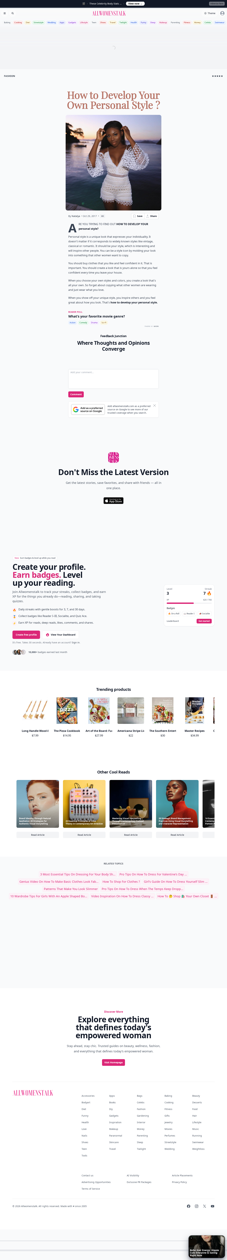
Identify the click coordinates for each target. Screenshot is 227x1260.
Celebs (208, 22)
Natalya (76, 216)
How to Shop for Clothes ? (121, 882)
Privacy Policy (179, 1182)
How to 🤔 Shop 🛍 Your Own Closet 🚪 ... (187, 896)
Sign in (76, 642)
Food (195, 1109)
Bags (139, 1095)
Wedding (52, 22)
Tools (84, 1155)
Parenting (175, 22)
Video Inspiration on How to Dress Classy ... (122, 896)
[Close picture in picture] (191, 1238)
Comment (76, 394)
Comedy (83, 322)
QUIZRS (156, 326)
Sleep (152, 22)
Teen (94, 22)
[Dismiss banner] (154, 405)
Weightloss (198, 1148)
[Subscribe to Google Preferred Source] (88, 409)
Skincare (114, 1142)
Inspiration (115, 1122)
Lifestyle (84, 22)
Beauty (196, 1095)
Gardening (143, 1115)
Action (72, 322)
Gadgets (72, 22)
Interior (141, 1122)
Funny (143, 22)
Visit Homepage (113, 1062)
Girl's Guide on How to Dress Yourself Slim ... (176, 882)
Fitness (187, 22)
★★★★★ (217, 76)
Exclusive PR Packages (139, 1182)
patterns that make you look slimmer (71, 889)
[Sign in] (222, 13)
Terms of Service (91, 1188)
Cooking (18, 22)
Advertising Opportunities (96, 1182)
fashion (9, 76)
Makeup (163, 22)
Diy (111, 1109)
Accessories (88, 1095)
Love (84, 1129)
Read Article (45, 835)
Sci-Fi (104, 322)
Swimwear (220, 22)
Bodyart (86, 1102)
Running (197, 1135)
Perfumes (170, 1135)
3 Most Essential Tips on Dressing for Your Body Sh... (77, 874)
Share (153, 216)
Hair (194, 1115)
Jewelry (168, 1122)
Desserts (197, 1102)
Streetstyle (39, 22)
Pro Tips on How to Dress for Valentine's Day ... (153, 874)
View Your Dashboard (63, 634)
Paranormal (115, 1135)
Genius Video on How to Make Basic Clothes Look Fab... (59, 882)
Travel (112, 22)
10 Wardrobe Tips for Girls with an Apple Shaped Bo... (48, 896)
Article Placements (182, 1175)
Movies (168, 1129)
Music (195, 1129)
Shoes (103, 22)
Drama (94, 322)
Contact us (87, 1175)
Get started (204, 621)
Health (134, 22)
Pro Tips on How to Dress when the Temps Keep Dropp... (142, 889)
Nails (84, 1135)
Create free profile (26, 634)
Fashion (141, 1109)
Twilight (123, 22)
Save (139, 216)
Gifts (167, 1115)
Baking (7, 22)
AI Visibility (133, 1175)
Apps (62, 22)
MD (102, 216)
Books (112, 1102)
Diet (28, 22)
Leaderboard (173, 621)
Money (197, 22)
